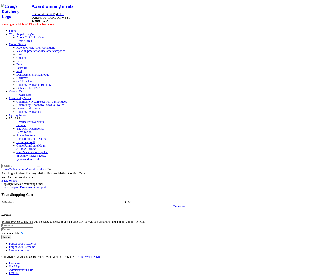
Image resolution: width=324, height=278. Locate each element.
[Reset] (38, 166)
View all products (36, 169)
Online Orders (17, 169)
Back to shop (9, 180)
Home (5, 169)
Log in (6, 237)
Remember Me (10, 233)
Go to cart (179, 206)
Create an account (19, 250)
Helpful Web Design (87, 256)
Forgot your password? (22, 243)
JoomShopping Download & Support (24, 187)
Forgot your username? (22, 247)
